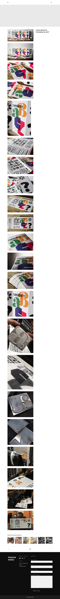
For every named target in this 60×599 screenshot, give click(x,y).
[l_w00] (20, 304)
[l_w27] (20, 520)
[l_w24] (20, 456)
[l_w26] (20, 499)
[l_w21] (20, 372)
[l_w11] (20, 165)
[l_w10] (20, 146)
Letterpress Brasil (22, 566)
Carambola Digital (30, 597)
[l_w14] (20, 223)
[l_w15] (20, 242)
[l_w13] (20, 203)
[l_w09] (20, 118)
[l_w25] (20, 477)
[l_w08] (20, 90)
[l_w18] (20, 261)
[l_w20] (20, 280)
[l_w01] (20, 35)
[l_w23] (20, 432)
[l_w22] (20, 404)
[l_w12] (20, 184)
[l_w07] (20, 71)
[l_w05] (20, 51)
